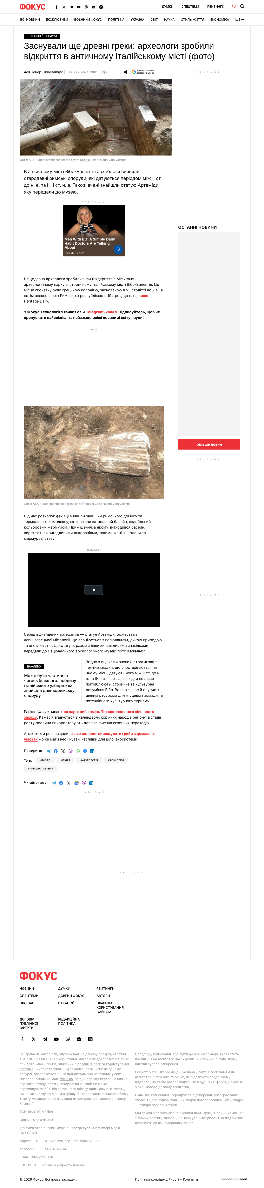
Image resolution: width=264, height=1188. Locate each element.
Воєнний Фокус (88, 20)
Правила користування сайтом (110, 1007)
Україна (137, 20)
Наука (169, 20)
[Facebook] (56, 6)
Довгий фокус (71, 996)
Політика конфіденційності (157, 1179)
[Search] (242, 6)
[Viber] (86, 6)
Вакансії (66, 1003)
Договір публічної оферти (29, 1023)
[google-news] (79, 1039)
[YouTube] (78, 6)
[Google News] (93, 6)
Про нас (27, 1003)
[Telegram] (71, 6)
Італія (66, 760)
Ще (237, 20)
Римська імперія (41, 768)
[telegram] (45, 1039)
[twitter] (33, 1039)
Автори (103, 996)
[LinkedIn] (101, 6)
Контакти (190, 1179)
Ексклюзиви (57, 20)
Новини (27, 988)
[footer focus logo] (39, 976)
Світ (154, 20)
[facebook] (22, 1039)
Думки (167, 6)
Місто (46, 760)
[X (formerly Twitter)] (64, 6)
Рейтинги (215, 6)
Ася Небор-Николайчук (43, 72)
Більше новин (209, 444)
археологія (90, 760)
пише (143, 295)
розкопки (117, 760)
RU (233, 6)
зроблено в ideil (234, 1179)
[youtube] (56, 1039)
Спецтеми (190, 6)
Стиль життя (192, 20)
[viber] (67, 1039)
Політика (116, 20)
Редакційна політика (69, 1021)
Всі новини (30, 20)
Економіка (219, 20)
